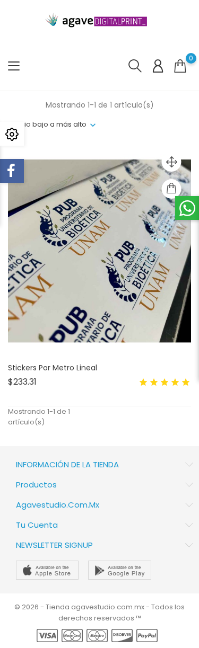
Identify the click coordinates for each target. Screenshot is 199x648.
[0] (180, 66)
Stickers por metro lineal (52, 367)
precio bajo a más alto (47, 124)
